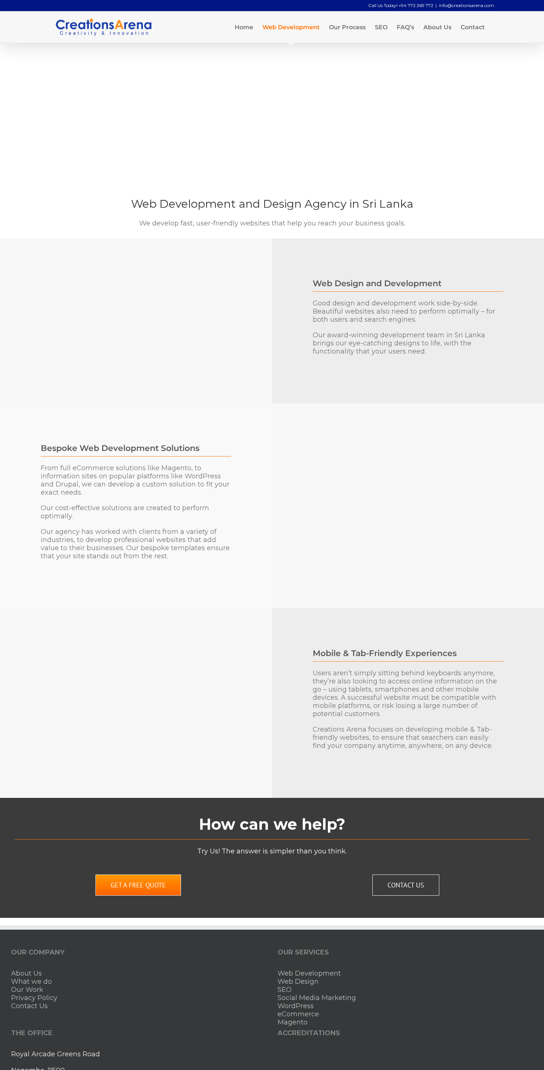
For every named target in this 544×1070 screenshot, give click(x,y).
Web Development (309, 973)
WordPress (296, 1006)
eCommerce (298, 1014)
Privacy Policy (34, 998)
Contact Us (29, 1006)
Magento (293, 1022)
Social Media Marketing (317, 998)
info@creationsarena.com (466, 5)
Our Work (27, 990)
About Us (26, 973)
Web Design (298, 981)
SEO (285, 990)
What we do (31, 981)
